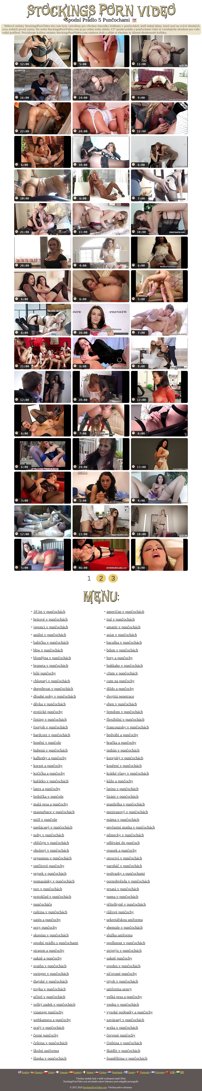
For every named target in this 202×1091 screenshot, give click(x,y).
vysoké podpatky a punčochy (130, 1012)
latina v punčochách (122, 788)
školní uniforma (46, 1050)
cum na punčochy (121, 681)
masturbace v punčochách (54, 812)
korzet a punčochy (48, 765)
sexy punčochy (45, 927)
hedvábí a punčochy (122, 735)
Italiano (90, 1072)
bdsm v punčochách (122, 650)
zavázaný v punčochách (125, 1020)
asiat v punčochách (122, 634)
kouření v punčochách (124, 765)
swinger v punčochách (51, 973)
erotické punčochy (48, 711)
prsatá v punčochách (123, 889)
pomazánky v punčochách (54, 881)
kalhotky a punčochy (49, 758)
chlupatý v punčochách (51, 681)
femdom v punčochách (125, 711)
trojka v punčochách (49, 989)
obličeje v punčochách (51, 842)
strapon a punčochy (48, 950)
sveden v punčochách (123, 966)
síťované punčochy (122, 973)
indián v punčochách (123, 750)
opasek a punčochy (122, 850)
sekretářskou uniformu (125, 919)
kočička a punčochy (49, 773)
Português (145, 1072)
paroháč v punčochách (124, 865)
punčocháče (42, 904)
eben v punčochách (122, 704)
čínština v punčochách (124, 1043)
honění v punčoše (47, 742)
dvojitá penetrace (120, 696)
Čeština (102, 1072)
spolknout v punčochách (126, 943)
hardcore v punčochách (51, 735)
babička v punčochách (51, 642)
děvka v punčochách (49, 704)
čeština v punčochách (50, 1043)
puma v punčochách (122, 896)
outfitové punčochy (48, 865)
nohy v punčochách (48, 835)
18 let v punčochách (49, 611)
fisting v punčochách (50, 719)
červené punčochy (121, 1035)
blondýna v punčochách (52, 658)
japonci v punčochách (50, 627)
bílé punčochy (44, 673)
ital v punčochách (121, 619)
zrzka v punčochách (122, 1027)
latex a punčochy (46, 788)
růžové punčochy (120, 912)
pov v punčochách (47, 889)
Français (64, 1072)
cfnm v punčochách (122, 673)
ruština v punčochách (50, 912)
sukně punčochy (119, 958)
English (25, 1072)
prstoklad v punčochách (52, 896)
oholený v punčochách (51, 850)
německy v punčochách (125, 835)
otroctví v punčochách (124, 858)
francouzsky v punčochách (128, 727)
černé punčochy (45, 1035)
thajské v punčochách (50, 981)
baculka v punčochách (124, 642)
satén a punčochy (47, 919)
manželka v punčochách (126, 804)
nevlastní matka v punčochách (131, 827)
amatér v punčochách (123, 627)
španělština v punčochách (127, 1058)
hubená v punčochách (50, 750)
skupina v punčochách (51, 935)
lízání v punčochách (122, 796)
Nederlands (117, 1072)
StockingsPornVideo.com (95, 1087)
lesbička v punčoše (48, 796)
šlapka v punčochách (49, 1058)
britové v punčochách (50, 619)
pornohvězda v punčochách (128, 881)
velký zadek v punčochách (54, 1004)
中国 (172, 1072)
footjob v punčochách (50, 727)
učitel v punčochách (49, 996)
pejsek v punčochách (49, 873)
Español (77, 1072)
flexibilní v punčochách (125, 719)
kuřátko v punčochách (50, 781)
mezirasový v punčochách (127, 812)
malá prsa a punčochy (50, 804)
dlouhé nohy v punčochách (54, 696)
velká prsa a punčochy (124, 996)
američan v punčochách (125, 611)
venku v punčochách (123, 1004)
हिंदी (182, 1072)
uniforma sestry (119, 989)
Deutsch (38, 1072)
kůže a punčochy (120, 781)
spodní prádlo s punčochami (55, 943)
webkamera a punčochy (52, 1020)
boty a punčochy (120, 658)
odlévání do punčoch (123, 842)
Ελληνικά (159, 1072)
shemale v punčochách (125, 927)
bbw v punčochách (48, 650)
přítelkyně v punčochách (126, 904)
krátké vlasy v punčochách (128, 773)
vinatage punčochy (48, 1012)
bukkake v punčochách (125, 665)
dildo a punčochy (120, 688)
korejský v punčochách (125, 758)
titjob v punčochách (122, 981)
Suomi (131, 1072)
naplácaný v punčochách (52, 827)
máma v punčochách (123, 819)
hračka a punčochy (121, 742)
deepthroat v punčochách (53, 688)
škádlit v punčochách (123, 1050)
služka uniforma (120, 935)
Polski (51, 1072)
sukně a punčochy (47, 958)
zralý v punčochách (48, 1027)
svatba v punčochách (49, 966)
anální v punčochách (49, 634)
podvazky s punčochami (126, 873)
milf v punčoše (45, 819)
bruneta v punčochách (50, 665)
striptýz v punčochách (124, 950)
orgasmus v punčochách (52, 858)
